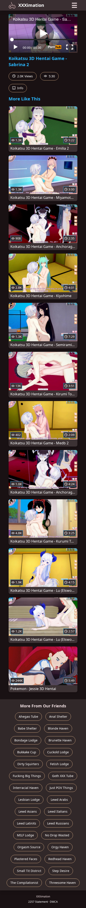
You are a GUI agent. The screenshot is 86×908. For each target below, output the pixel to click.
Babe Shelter (27, 728)
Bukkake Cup (26, 752)
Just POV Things (61, 788)
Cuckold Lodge (58, 752)
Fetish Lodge (59, 764)
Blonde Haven (58, 728)
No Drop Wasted (57, 835)
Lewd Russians (58, 823)
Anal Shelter (58, 716)
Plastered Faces (25, 859)
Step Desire (60, 871)
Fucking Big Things (27, 776)
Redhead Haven (60, 859)
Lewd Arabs (59, 799)
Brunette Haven (60, 740)
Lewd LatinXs (26, 823)
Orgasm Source (28, 847)
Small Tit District (29, 871)
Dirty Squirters (28, 764)
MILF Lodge (25, 835)
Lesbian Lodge (29, 799)
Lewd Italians (57, 811)
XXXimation (31, 5)
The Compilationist (24, 883)
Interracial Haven (26, 788)
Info (19, 88)
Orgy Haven (60, 847)
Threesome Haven (62, 883)
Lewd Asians (28, 811)
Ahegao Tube (28, 716)
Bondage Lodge (25, 740)
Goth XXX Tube (62, 776)
